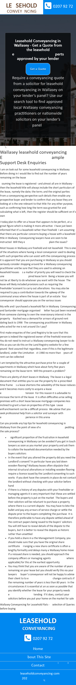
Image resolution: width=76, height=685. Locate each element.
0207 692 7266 (63, 6)
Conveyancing (21, 8)
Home (38, 649)
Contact (38, 665)
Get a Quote (38, 69)
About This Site (38, 657)
